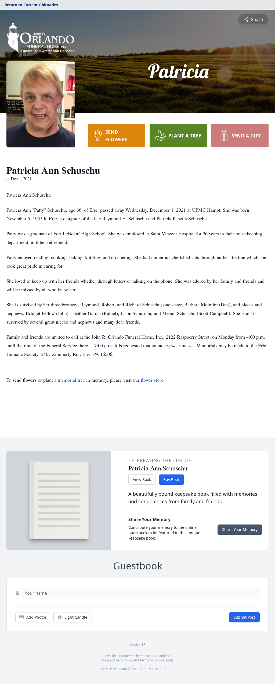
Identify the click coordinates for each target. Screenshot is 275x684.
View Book (142, 479)
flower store (152, 380)
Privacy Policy (122, 660)
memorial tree (71, 380)
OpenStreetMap (143, 669)
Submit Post (244, 617)
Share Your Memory (240, 529)
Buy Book (171, 479)
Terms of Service (152, 660)
